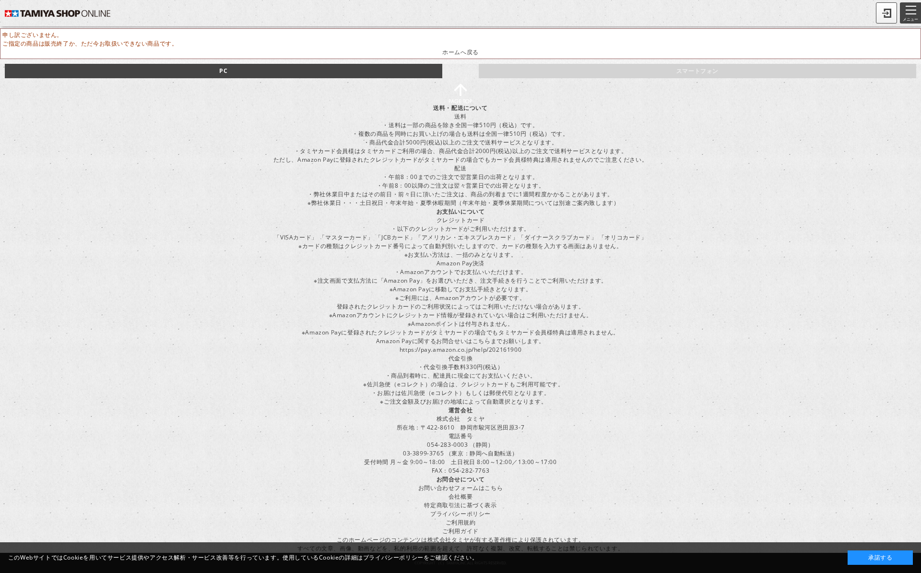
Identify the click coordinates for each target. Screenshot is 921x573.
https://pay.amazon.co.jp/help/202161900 (460, 350)
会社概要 (460, 496)
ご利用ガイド (460, 531)
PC (223, 71)
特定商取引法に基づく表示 (460, 505)
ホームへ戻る (460, 52)
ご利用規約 (461, 522)
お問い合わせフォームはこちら (460, 488)
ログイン (886, 13)
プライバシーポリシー (460, 514)
